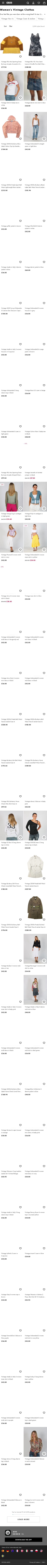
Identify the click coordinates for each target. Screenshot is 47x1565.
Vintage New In (7, 19)
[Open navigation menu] (3, 2)
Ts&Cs (43, 1562)
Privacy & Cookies (35, 1562)
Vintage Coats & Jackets (26, 19)
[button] (3, 1551)
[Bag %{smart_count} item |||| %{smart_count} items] (44, 2)
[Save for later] (20, 56)
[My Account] (33, 2)
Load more (24, 1519)
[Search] (28, 2)
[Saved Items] (39, 2)
